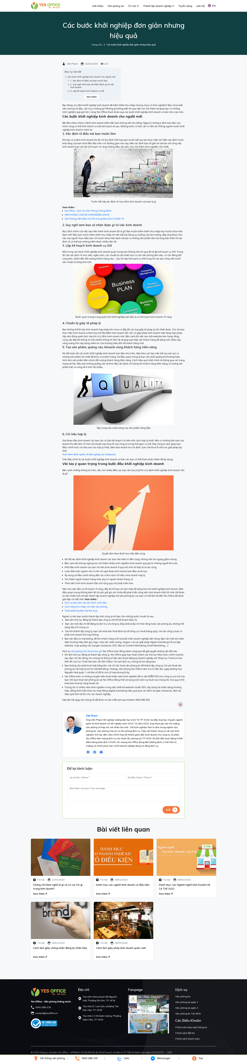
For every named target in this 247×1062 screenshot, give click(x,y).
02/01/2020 (91, 64)
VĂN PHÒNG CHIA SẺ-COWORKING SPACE (87, 214)
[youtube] (101, 752)
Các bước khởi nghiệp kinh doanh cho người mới (91, 76)
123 (105, 64)
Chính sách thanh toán (187, 1039)
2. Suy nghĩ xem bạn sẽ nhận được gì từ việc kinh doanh (92, 86)
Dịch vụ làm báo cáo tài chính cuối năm (86, 602)
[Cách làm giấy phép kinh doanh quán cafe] (123, 920)
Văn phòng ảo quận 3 (186, 1008)
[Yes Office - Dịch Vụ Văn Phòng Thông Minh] (45, 5)
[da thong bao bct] (44, 1023)
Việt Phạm (72, 64)
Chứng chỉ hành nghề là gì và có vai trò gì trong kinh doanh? (57, 886)
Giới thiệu (97, 6)
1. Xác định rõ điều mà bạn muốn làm (88, 80)
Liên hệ (200, 6)
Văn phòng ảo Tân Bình (188, 1013)
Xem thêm (91, 96)
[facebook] (180, 704)
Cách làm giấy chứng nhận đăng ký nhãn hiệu (60, 948)
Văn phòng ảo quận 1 (186, 1002)
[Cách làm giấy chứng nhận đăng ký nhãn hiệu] (60, 920)
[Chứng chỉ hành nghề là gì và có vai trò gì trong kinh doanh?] (60, 857)
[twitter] (94, 752)
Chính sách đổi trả (185, 1033)
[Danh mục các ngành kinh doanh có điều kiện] (123, 857)
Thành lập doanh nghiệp (157, 6)
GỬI (168, 809)
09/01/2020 (121, 880)
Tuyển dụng (185, 6)
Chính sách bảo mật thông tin (191, 1027)
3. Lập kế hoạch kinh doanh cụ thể (87, 91)
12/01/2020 (58, 880)
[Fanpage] (148, 1013)
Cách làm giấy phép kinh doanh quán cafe (121, 948)
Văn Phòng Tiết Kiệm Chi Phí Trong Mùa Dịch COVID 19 (94, 218)
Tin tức (132, 6)
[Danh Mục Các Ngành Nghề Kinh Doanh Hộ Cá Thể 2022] (186, 857)
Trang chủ (123, 44)
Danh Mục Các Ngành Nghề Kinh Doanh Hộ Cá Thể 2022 (184, 886)
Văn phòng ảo (115, 6)
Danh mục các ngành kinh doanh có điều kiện (123, 884)
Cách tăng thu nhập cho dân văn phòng (86, 606)
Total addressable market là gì (81, 610)
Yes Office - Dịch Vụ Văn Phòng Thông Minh (88, 210)
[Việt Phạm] (73, 724)
